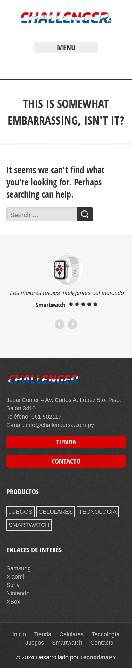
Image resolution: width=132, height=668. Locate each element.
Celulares (71, 634)
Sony (13, 585)
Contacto (101, 642)
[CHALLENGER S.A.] (66, 25)
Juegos (34, 642)
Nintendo (17, 593)
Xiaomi (15, 577)
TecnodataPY (98, 657)
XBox (13, 602)
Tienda (42, 634)
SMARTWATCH (29, 525)
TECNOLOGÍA (98, 512)
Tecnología (106, 634)
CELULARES (55, 512)
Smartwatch (67, 642)
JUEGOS (20, 512)
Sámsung (18, 568)
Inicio (19, 634)
